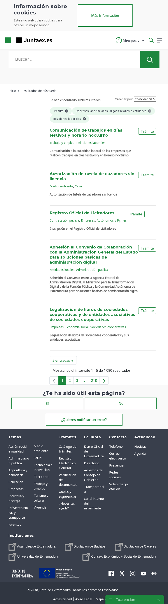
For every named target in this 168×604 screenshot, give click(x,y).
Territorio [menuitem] (41, 476)
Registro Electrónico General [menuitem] (67, 463)
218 (95, 381)
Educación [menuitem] (16, 482)
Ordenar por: (124, 99)
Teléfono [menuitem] (115, 446)
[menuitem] (32, 547)
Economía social (77, 327)
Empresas (88, 220)
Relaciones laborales (90, 143)
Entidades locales (62, 270)
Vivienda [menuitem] (40, 507)
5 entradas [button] (64, 361)
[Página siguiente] (104, 380)
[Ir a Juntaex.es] (27, 40)
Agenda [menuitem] (140, 453)
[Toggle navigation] (58, 40)
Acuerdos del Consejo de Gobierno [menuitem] (93, 475)
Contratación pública (64, 220)
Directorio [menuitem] (91, 463)
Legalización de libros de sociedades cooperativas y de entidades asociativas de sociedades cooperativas (92, 315)
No (121, 403)
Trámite (147, 131)
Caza (78, 186)
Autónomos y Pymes (112, 220)
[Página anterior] (54, 380)
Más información (105, 15)
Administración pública (92, 270)
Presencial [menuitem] (116, 465)
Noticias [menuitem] (140, 446)
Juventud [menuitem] (15, 524)
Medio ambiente (61, 186)
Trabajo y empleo (62, 143)
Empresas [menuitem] (16, 489)
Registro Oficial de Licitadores (82, 213)
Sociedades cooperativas (108, 327)
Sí (47, 403)
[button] (130, 40)
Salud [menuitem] (37, 458)
